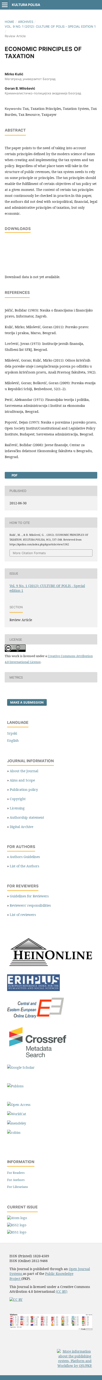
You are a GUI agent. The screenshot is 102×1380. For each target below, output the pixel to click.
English (13, 740)
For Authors (16, 1180)
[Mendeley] (16, 1123)
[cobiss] (13, 1132)
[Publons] (15, 1086)
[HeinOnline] (51, 968)
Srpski (12, 733)
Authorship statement (27, 817)
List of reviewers (23, 914)
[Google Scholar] (21, 1067)
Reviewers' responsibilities (30, 905)
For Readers (16, 1172)
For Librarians (17, 1187)
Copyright (18, 799)
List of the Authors (24, 866)
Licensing (17, 808)
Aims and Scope (22, 780)
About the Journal (24, 771)
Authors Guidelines (25, 856)
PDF (14, 475)
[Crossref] (38, 1058)
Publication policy (24, 789)
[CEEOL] (36, 1019)
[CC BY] (16, 1299)
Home (9, 22)
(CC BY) (61, 1291)
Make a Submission (27, 702)
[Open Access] (18, 1104)
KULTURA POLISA (26, 5)
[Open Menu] (4, 5)
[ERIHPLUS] (33, 989)
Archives (25, 22)
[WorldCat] (16, 1114)
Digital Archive (21, 826)
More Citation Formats (29, 553)
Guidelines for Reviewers (29, 896)
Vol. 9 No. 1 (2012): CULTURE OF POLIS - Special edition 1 (50, 26)
